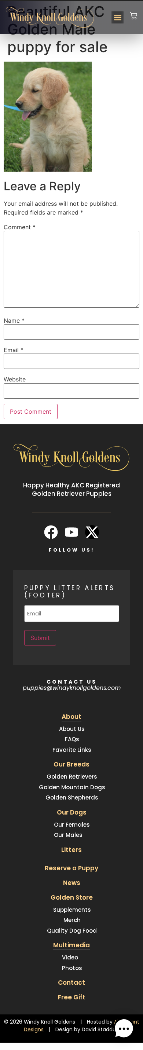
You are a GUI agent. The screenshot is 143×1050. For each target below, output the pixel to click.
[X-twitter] (92, 532)
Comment (20, 227)
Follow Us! (71, 549)
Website (15, 379)
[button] (117, 17)
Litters (71, 849)
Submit (40, 637)
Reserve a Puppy (71, 868)
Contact (71, 982)
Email (13, 350)
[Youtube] (71, 532)
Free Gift (71, 997)
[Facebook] (51, 532)
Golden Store (72, 897)
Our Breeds (71, 764)
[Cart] (133, 11)
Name (14, 320)
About (71, 716)
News (71, 882)
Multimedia (71, 945)
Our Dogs (72, 812)
